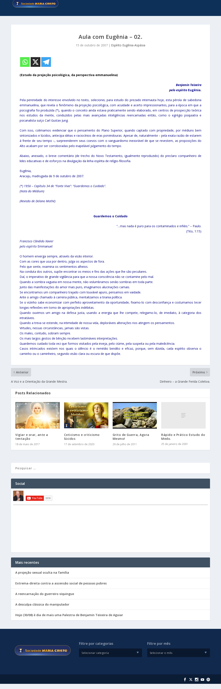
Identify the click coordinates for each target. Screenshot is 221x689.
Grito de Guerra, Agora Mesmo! (131, 437)
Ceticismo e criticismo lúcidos (82, 437)
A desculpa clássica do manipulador (42, 604)
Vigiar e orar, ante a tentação (31, 437)
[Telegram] (46, 62)
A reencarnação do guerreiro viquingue (44, 594)
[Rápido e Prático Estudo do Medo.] (183, 415)
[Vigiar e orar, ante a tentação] (37, 415)
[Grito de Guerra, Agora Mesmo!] (135, 415)
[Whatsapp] (25, 62)
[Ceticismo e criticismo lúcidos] (86, 415)
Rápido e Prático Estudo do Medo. (183, 437)
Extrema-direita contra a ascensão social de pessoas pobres (61, 583)
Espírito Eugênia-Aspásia (128, 45)
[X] (35, 62)
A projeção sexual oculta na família (42, 572)
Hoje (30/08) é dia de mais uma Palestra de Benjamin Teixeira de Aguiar (69, 615)
